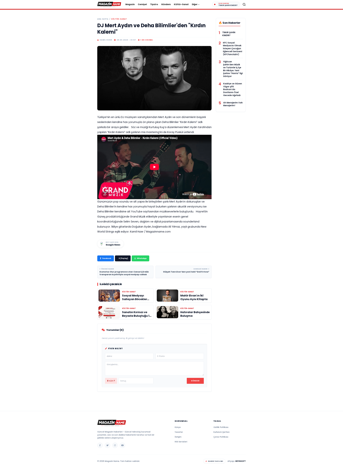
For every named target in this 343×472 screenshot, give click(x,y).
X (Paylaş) (123, 258)
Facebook (106, 258)
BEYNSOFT (240, 461)
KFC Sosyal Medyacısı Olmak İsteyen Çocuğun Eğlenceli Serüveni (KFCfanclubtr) (232, 48)
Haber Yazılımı (215, 461)
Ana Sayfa (102, 19)
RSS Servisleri (181, 441)
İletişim (178, 437)
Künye (178, 427)
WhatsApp (142, 258)
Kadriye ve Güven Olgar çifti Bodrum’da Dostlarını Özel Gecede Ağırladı (232, 89)
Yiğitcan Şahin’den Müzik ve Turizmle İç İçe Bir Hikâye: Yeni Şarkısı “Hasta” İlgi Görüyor (233, 69)
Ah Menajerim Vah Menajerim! (233, 104)
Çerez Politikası (220, 437)
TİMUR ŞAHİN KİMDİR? (228, 34)
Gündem (166, 4)
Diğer (194, 4)
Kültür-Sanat (181, 4)
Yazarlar (179, 432)
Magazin (130, 4)
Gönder (195, 381)
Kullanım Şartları (221, 432)
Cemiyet (142, 4)
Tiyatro (154, 4)
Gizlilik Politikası (220, 427)
